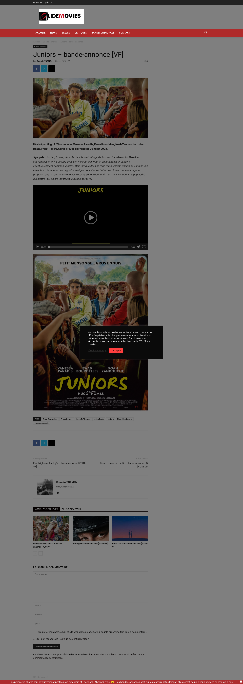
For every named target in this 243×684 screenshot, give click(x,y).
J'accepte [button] (116, 350)
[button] (206, 33)
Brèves (65, 32)
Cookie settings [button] (97, 350)
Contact (124, 32)
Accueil (40, 32)
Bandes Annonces (102, 32)
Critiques (81, 32)
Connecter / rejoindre (42, 2)
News (53, 32)
